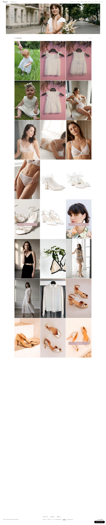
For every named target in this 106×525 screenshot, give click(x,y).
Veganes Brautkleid (70, 519)
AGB (52, 519)
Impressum (44, 519)
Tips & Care (45, 516)
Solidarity (52, 516)
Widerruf (90, 38)
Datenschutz (49, 519)
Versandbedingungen (58, 519)
